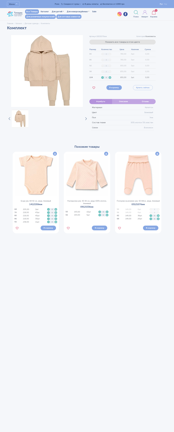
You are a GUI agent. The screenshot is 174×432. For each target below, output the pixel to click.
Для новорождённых (77, 11)
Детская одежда (31, 23)
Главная (10, 23)
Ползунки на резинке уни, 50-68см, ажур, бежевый (138, 201)
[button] (20, 118)
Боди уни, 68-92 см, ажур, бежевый (36, 201)
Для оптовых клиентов (69, 16)
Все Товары (32, 11)
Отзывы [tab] (145, 101)
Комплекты (150, 36)
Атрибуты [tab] (100, 101)
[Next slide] (84, 118)
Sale (94, 11)
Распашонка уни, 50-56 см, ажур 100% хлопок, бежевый (87, 202)
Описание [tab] (123, 101)
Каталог (45, 11)
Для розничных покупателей (40, 16)
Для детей (57, 11)
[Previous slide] (9, 118)
